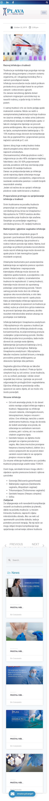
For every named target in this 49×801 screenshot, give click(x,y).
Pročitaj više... (16, 607)
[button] (47, 2)
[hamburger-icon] (44, 13)
